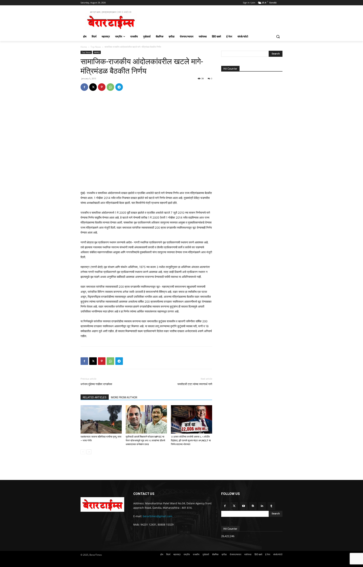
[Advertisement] (210, 20)
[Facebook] (84, 87)
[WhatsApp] (110, 87)
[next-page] (89, 451)
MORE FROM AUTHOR (124, 397)
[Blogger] (253, 506)
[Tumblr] (271, 506)
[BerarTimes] (102, 504)
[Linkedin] (262, 506)
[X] (93, 87)
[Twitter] (234, 506)
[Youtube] (243, 506)
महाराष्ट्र (97, 52)
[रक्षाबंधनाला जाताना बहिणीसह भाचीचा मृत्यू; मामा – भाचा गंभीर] (101, 419)
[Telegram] (119, 87)
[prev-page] (83, 451)
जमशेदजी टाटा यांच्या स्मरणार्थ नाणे (194, 384)
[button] (277, 36)
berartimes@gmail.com (157, 516)
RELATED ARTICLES (94, 397)
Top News (96, 46)
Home (84, 46)
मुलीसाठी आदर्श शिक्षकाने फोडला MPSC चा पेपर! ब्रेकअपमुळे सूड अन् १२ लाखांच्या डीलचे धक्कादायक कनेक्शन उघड (145, 440)
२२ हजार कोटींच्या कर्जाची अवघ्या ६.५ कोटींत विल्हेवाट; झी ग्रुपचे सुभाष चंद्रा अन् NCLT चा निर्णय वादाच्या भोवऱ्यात (191, 440)
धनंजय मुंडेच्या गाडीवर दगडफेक (96, 384)
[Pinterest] (101, 87)
